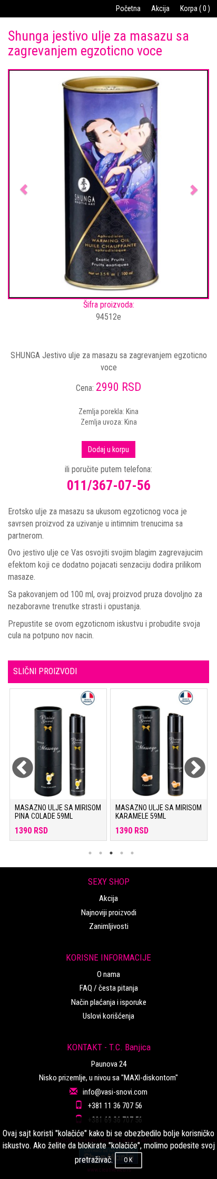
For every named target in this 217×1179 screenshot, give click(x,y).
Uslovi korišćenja (108, 1016)
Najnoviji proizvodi (108, 912)
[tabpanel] (58, 769)
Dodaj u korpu (108, 449)
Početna (128, 8)
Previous (16, 761)
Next (188, 761)
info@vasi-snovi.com (115, 1092)
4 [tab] (121, 853)
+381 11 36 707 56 (115, 1105)
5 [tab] (132, 853)
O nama (108, 974)
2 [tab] (100, 853)
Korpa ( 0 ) (195, 8)
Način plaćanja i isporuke (108, 1002)
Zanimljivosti (109, 926)
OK (128, 1160)
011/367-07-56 (109, 485)
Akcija (160, 8)
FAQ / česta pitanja (109, 988)
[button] (24, 184)
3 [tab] (111, 853)
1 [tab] (90, 853)
